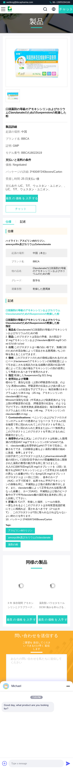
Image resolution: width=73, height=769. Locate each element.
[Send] (68, 763)
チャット (66, 9)
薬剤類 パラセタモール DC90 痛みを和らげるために (52, 605)
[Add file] (4, 763)
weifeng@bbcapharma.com (19, 2)
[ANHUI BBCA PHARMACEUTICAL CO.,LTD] (15, 9)
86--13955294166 (61, 2)
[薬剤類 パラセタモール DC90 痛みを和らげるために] (52, 585)
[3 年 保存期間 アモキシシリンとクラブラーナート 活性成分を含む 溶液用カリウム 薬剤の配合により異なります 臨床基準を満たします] (21, 585)
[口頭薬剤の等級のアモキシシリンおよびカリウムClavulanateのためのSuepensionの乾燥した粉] (36, 62)
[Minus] (68, 686)
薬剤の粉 (13, 544)
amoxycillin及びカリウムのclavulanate (29, 537)
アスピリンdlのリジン (20, 530)
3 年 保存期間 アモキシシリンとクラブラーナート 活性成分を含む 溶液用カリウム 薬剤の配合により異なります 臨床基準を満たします (20, 605)
